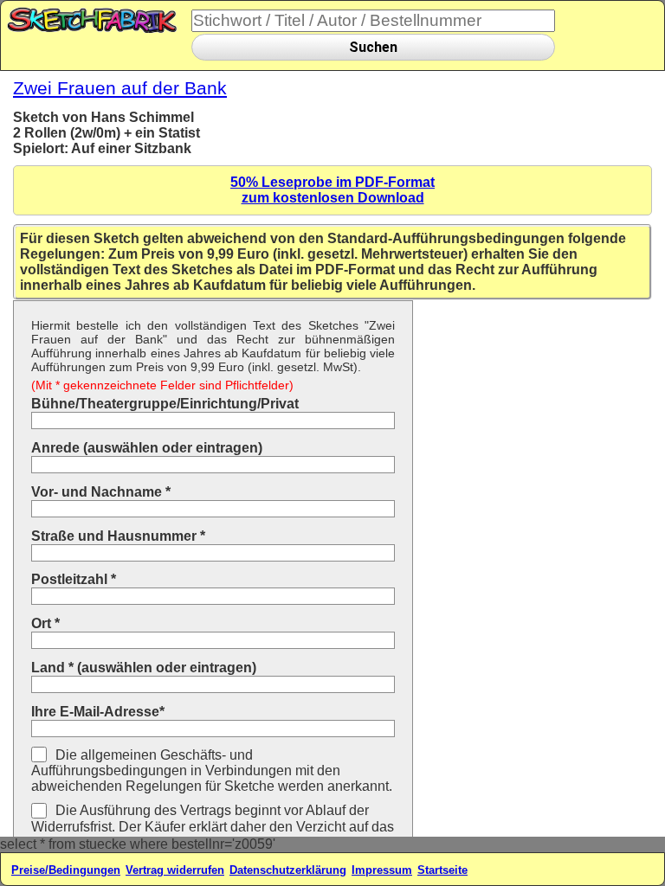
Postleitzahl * (73, 579)
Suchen (373, 47)
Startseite (442, 870)
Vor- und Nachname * (101, 492)
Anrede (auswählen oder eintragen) (146, 447)
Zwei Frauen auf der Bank (120, 88)
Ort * (45, 623)
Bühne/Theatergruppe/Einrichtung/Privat (165, 403)
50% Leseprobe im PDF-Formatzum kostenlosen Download (332, 190)
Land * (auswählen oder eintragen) (143, 667)
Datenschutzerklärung (287, 870)
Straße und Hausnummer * (118, 536)
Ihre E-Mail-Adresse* (98, 711)
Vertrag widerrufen (175, 870)
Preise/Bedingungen (65, 870)
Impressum (382, 870)
